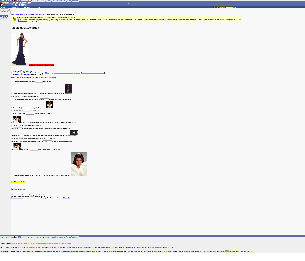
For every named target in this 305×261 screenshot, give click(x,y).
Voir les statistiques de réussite (20, 74)
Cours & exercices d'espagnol (35, 14)
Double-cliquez (22, 21)
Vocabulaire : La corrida (81, 19)
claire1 (47, 73)
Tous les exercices (17, 198)
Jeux (53, 237)
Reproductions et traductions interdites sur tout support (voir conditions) (83, 251)
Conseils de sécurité (60, 251)
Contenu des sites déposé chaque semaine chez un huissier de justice (119, 251)
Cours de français (30, 247)
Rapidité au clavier (106, 247)
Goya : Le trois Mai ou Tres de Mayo (132, 19)
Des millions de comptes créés (4, 16)
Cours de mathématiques (42, 247)
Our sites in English (168, 247)
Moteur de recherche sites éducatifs (138, 247)
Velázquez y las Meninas (151, 19)
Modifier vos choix (162, 251)
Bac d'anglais (158, 247)
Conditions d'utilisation (48, 251)
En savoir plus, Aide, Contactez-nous (32, 251)
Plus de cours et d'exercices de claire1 (92, 73)
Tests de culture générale (84, 247)
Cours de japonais (96, 247)
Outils (69, 237)
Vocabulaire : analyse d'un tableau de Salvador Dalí (104, 19)
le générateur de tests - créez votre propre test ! (66, 73)
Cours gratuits (5, 237)
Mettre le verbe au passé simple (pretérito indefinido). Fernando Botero (180, 19)
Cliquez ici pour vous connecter (5, 12)
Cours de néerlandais (72, 247)
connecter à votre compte (29, 77)
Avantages (2, 19)
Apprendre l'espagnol (18, 14)
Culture (48, 237)
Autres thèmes (69, 17)
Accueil (2, 7)
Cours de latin (115, 247)
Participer (27, 7)
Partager (30, 71)
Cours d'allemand (61, 247)
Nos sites (75, 237)
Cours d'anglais (21, 247)
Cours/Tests (16, 7)
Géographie (61, 17)
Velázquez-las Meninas (209, 19)
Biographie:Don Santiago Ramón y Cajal (229, 19)
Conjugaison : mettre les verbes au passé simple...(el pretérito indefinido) (51, 19)
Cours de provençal (124, 247)
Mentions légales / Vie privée (145, 251)
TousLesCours (61, 237)
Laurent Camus (18, 251)
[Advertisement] (158, 217)
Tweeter (24, 71)
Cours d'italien (52, 247)
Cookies (155, 251)
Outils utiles (151, 247)
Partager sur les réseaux (246, 251)
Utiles (38, 7)
